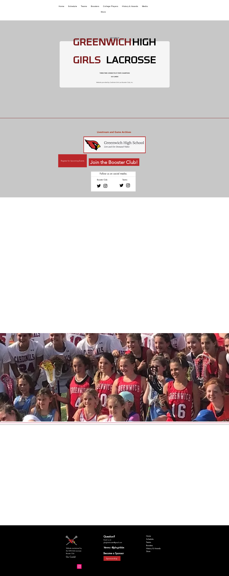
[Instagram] (79, 566)
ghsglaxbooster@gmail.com (113, 542)
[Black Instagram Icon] (105, 185)
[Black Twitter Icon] (98, 185)
